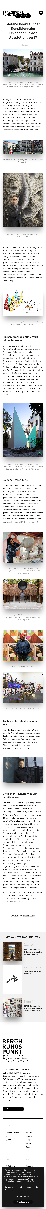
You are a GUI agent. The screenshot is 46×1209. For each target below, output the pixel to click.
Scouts (28, 1140)
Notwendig (11, 1187)
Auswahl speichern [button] (23, 1196)
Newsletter (16, 901)
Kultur (31, 967)
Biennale (29, 1132)
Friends (28, 1143)
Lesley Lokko (25, 745)
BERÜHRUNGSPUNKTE (9, 1132)
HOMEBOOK (28, 946)
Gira (7, 1136)
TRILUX (8, 1143)
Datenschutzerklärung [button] (13, 1183)
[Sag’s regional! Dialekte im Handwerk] (12, 979)
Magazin (29, 1136)
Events (28, 1147)
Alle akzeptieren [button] (23, 1202)
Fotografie (32, 944)
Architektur (27, 1000)
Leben (26, 944)
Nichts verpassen (13, 1109)
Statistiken (27, 1187)
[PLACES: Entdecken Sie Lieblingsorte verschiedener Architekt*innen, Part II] (12, 1007)
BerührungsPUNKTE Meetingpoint (22, 521)
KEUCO (8, 1140)
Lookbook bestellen (23, 915)
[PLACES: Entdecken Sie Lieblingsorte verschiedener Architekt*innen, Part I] (12, 951)
